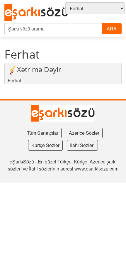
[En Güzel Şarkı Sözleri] (36, 12)
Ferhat (14, 80)
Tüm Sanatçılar (42, 132)
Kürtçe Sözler (45, 145)
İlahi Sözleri (82, 145)
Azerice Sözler (84, 132)
